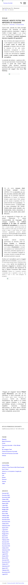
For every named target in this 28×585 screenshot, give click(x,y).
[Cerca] (20, 3)
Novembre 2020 (6, 497)
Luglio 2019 (5, 529)
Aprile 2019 (5, 535)
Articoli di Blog (12, 24)
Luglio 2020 (5, 505)
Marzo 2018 (5, 558)
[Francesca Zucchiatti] (11, 3)
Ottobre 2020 (5, 499)
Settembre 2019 (6, 525)
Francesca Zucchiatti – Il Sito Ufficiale (11, 445)
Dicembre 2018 (6, 544)
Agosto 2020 (5, 503)
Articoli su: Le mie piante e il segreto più (11, 471)
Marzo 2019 (5, 538)
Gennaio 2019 (5, 542)
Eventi (3, 443)
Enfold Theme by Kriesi (20, 583)
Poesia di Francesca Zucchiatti (9, 451)
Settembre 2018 (6, 550)
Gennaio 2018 (5, 560)
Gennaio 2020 (5, 517)
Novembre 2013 (6, 572)
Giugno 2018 (5, 556)
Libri (3, 447)
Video (3, 483)
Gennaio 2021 (5, 493)
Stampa (4, 455)
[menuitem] (20, 3)
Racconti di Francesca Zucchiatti (10, 453)
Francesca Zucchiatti (20, 24)
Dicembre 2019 (6, 519)
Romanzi (4, 479)
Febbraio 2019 (5, 540)
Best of (4, 473)
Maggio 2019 (5, 533)
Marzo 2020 (5, 513)
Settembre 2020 (6, 501)
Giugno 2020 (5, 507)
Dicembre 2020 (6, 495)
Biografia (4, 439)
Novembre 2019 (6, 521)
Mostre (4, 477)
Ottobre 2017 (5, 564)
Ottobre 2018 (5, 548)
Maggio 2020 (5, 509)
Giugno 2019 (5, 531)
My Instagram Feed (7, 449)
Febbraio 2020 (5, 515)
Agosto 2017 (5, 568)
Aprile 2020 (5, 511)
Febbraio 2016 (5, 570)
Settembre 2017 (6, 566)
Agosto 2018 (5, 552)
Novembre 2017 (6, 562)
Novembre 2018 (6, 546)
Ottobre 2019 (5, 523)
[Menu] (24, 3)
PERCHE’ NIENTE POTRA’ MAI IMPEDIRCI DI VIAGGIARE (13, 21)
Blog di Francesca (6, 441)
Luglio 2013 (5, 574)
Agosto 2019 (5, 527)
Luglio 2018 (5, 554)
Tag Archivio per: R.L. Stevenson (10, 8)
